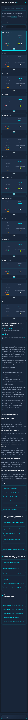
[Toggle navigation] (25, 2)
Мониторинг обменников (8, 2)
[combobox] (16, 26)
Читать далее (14, 16)
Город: (3, 26)
